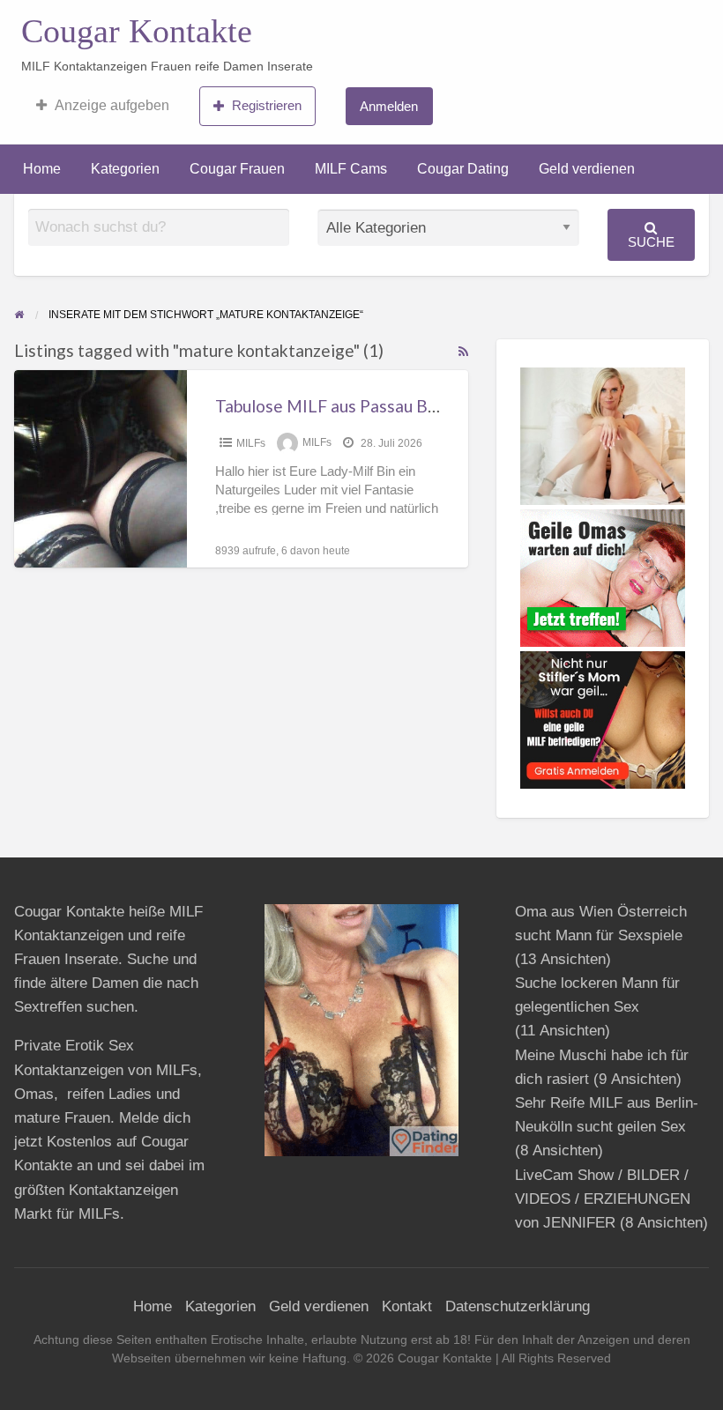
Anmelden (389, 106)
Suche (651, 241)
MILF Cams (351, 168)
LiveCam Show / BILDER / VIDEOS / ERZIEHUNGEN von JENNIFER (602, 1199)
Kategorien (125, 168)
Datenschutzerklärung (517, 1306)
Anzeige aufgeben (112, 105)
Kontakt (407, 1306)
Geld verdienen (587, 168)
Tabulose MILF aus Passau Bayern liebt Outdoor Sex (411, 406)
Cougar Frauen (237, 168)
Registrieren (267, 105)
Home (42, 168)
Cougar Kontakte (136, 30)
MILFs (250, 443)
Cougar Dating (463, 168)
